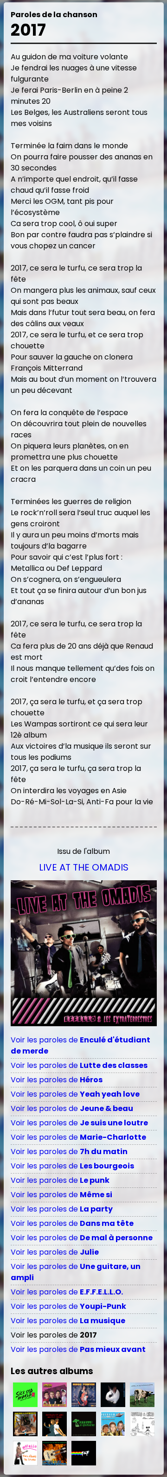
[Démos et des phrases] (113, 1424)
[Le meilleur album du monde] (83, 1424)
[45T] (142, 1394)
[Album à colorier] (142, 1424)
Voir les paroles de (79, 1065)
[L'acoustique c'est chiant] (54, 1453)
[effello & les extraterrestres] (113, 1394)
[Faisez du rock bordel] (54, 1394)
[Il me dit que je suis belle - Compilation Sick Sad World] (25, 1394)
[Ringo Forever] (83, 1394)
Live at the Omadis (83, 867)
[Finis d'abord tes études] (25, 1453)
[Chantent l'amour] (54, 1424)
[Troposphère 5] (25, 1424)
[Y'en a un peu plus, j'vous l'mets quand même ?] (83, 1453)
